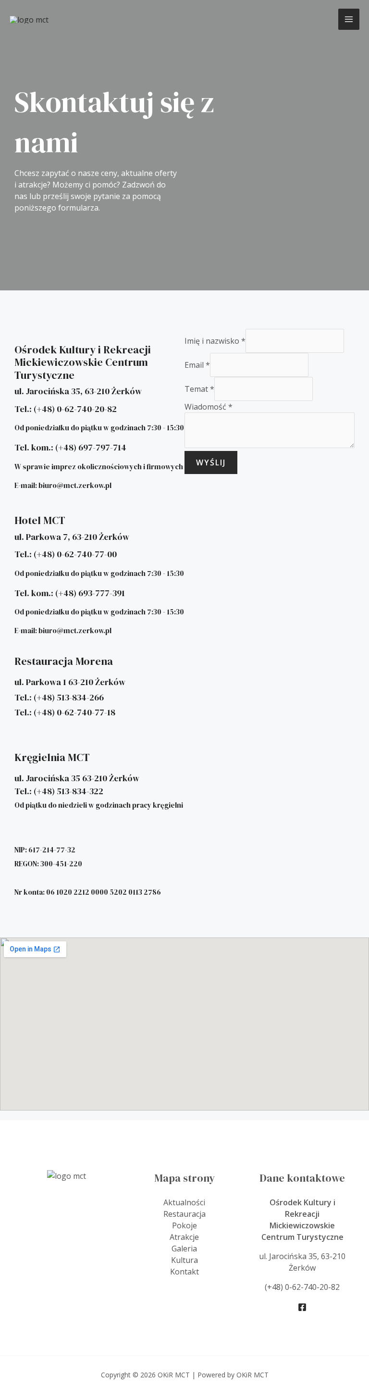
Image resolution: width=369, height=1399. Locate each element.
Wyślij (211, 462)
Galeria (184, 1248)
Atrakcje (184, 1237)
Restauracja (184, 1214)
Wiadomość (208, 406)
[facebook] (302, 1307)
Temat (199, 389)
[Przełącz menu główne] (348, 19)
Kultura (184, 1260)
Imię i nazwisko (215, 341)
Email (197, 365)
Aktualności (184, 1202)
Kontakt (184, 1271)
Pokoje (184, 1225)
